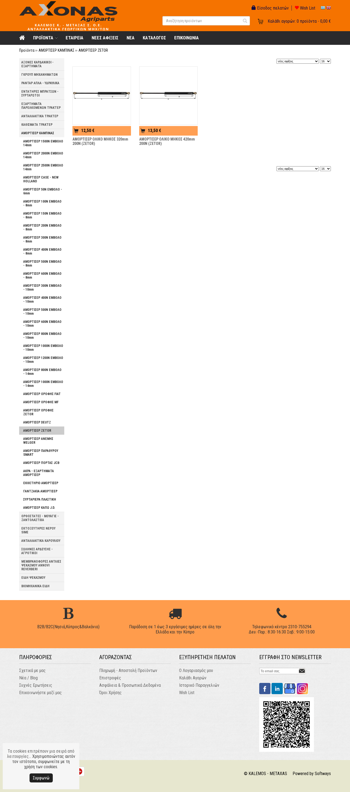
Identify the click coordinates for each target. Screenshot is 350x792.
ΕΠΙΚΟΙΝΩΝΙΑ (186, 37)
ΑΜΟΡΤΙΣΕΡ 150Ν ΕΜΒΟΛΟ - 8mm (42, 215)
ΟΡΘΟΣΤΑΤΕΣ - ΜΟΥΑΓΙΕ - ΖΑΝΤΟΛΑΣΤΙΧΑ (40, 518)
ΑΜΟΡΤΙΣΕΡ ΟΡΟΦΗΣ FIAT (42, 394)
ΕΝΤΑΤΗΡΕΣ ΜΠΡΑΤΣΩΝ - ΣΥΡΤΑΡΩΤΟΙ (40, 93)
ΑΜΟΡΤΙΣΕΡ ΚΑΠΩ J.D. (39, 508)
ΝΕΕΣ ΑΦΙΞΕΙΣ (105, 37)
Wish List (307, 8)
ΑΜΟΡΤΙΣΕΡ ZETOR (93, 50)
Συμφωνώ (41, 778)
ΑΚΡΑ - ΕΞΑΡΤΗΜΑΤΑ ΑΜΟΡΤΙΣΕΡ (38, 473)
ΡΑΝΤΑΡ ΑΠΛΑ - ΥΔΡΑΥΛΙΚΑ (40, 83)
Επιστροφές (110, 677)
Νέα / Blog (28, 677)
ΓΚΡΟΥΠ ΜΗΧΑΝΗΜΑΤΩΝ (39, 75)
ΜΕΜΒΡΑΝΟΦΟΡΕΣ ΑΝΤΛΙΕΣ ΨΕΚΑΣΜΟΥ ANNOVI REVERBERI (41, 565)
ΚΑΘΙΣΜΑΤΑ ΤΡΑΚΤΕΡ (36, 125)
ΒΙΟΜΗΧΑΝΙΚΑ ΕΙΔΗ (35, 586)
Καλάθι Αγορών (192, 677)
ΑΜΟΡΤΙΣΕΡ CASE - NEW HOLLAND (41, 179)
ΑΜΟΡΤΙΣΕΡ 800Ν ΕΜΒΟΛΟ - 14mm (42, 372)
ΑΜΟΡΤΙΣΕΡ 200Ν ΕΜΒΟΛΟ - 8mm (42, 227)
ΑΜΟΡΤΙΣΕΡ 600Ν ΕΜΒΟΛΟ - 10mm (42, 324)
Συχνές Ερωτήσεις (35, 685)
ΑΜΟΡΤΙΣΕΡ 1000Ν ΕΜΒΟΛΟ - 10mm (43, 348)
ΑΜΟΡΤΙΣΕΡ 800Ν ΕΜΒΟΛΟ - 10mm (42, 336)
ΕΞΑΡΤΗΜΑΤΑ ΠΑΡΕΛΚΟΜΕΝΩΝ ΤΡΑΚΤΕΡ (41, 106)
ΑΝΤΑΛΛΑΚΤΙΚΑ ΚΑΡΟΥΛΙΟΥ (40, 541)
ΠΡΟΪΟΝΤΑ (43, 37)
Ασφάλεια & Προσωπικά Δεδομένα (130, 685)
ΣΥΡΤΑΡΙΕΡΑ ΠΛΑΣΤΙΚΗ (39, 499)
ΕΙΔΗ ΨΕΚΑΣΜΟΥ (33, 578)
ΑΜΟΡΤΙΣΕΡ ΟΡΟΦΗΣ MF (41, 402)
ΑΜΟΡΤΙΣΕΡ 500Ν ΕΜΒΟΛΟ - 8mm (42, 263)
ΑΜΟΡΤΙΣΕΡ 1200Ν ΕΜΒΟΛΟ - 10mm (43, 360)
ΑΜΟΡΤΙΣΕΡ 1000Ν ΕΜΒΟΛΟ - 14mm (43, 384)
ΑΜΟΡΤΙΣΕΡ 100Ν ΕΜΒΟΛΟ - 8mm (42, 203)
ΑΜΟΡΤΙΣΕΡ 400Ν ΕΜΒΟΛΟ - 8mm (42, 251)
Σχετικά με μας (32, 670)
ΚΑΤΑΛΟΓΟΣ (154, 37)
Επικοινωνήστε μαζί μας (40, 692)
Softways (323, 773)
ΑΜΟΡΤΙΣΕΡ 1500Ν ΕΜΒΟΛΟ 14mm (43, 143)
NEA (131, 37)
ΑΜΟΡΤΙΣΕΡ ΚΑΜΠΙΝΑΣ (56, 50)
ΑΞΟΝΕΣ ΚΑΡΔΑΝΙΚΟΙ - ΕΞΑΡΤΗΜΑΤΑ (37, 64)
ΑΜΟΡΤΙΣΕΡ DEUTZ (37, 422)
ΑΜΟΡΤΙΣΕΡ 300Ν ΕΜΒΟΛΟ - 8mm (42, 239)
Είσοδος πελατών (272, 8)
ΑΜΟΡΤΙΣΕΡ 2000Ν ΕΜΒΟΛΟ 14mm (43, 155)
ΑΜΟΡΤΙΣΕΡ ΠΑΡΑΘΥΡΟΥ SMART (40, 453)
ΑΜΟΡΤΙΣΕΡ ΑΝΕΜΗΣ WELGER (38, 441)
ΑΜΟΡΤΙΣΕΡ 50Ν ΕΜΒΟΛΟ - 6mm (42, 191)
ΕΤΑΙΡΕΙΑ (74, 37)
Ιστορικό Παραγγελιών (199, 685)
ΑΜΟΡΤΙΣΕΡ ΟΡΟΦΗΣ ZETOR (38, 412)
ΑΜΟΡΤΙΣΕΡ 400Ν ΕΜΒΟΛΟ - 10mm (42, 299)
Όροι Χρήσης (110, 692)
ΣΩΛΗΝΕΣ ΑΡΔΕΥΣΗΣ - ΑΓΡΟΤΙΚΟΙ (37, 551)
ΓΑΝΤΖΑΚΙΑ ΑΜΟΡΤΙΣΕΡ (40, 491)
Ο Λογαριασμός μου (196, 670)
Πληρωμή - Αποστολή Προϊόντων (128, 670)
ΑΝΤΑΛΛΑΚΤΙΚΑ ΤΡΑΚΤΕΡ (39, 116)
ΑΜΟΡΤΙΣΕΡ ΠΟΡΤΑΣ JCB (41, 463)
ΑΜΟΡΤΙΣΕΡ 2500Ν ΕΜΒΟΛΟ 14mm (43, 167)
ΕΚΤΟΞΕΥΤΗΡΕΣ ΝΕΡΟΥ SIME (38, 530)
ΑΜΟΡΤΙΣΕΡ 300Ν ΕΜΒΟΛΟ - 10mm (42, 287)
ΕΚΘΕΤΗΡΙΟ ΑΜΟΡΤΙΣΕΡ (40, 483)
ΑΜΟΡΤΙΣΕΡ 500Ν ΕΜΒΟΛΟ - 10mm (42, 311)
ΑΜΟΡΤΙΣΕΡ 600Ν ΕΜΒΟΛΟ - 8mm (42, 275)
